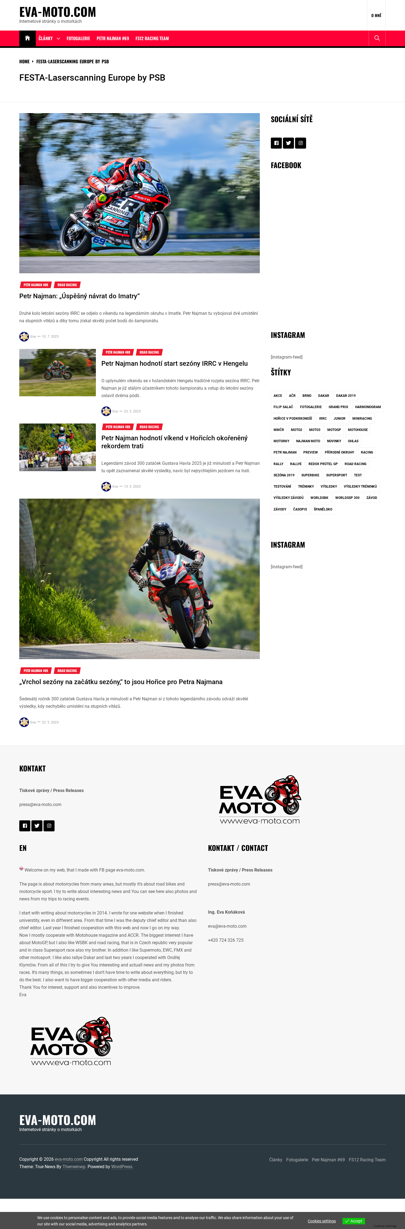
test (358, 475)
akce (278, 396)
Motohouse (358, 430)
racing (367, 452)
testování (282, 486)
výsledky (329, 486)
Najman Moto (308, 441)
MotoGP (334, 430)
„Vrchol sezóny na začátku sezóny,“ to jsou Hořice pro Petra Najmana (121, 682)
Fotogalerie (78, 38)
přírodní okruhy (339, 452)
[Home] (27, 38)
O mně (376, 15)
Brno (307, 396)
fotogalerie (311, 407)
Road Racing (67, 284)
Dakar (323, 396)
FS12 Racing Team (152, 38)
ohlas (353, 441)
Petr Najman (285, 452)
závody (280, 509)
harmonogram (368, 407)
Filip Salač (283, 407)
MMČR (279, 430)
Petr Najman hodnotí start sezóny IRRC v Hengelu (174, 363)
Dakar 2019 (346, 396)
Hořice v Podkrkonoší (293, 418)
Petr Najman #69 (113, 38)
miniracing (362, 418)
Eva (33, 336)
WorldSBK (319, 498)
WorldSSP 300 (347, 498)
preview (310, 452)
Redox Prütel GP (323, 464)
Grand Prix (338, 407)
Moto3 (314, 430)
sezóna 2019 (284, 475)
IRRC (323, 418)
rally (278, 464)
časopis (300, 509)
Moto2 (296, 430)
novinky (334, 441)
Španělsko (323, 509)
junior (339, 418)
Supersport (336, 475)
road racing (355, 464)
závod (371, 498)
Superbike (310, 475)
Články (46, 38)
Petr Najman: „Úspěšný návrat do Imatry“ (79, 296)
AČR (292, 396)
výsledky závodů (289, 498)
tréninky (306, 486)
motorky (281, 441)
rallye (296, 464)
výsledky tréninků (360, 486)
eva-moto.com (57, 12)
